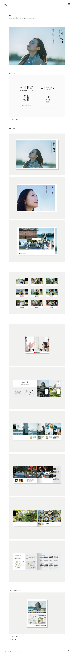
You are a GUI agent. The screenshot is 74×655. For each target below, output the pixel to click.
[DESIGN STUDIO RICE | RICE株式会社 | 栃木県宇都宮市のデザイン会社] (5, 4)
